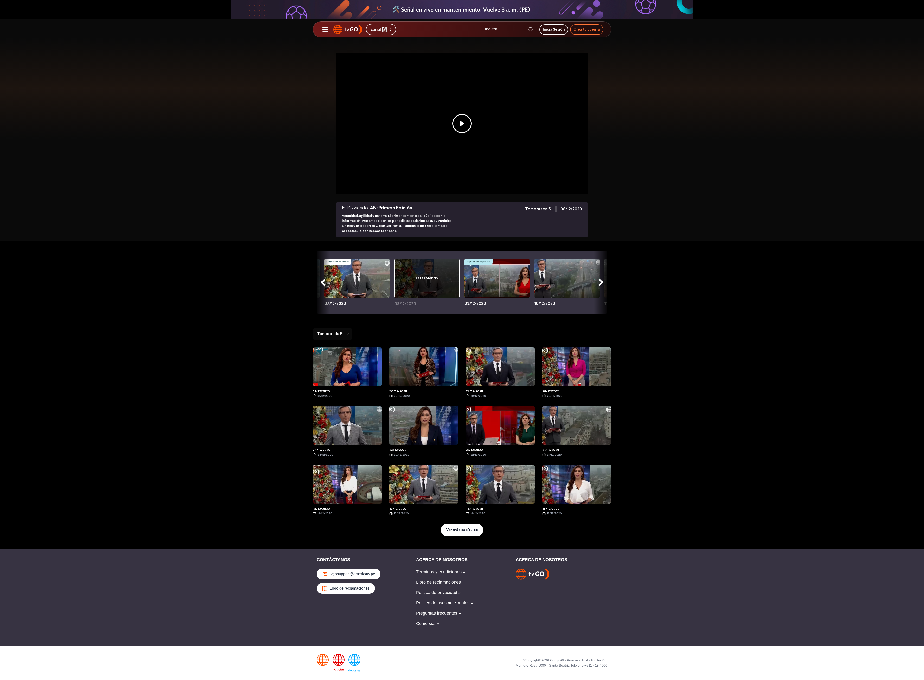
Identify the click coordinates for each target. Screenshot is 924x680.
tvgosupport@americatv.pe (352, 574)
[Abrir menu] (325, 29)
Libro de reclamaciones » (440, 582)
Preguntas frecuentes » (438, 613)
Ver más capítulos (462, 530)
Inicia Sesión (554, 29)
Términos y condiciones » (440, 571)
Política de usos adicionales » (444, 602)
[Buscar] (531, 29)
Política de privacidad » (438, 592)
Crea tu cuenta (586, 29)
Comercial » (427, 623)
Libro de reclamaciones (350, 588)
